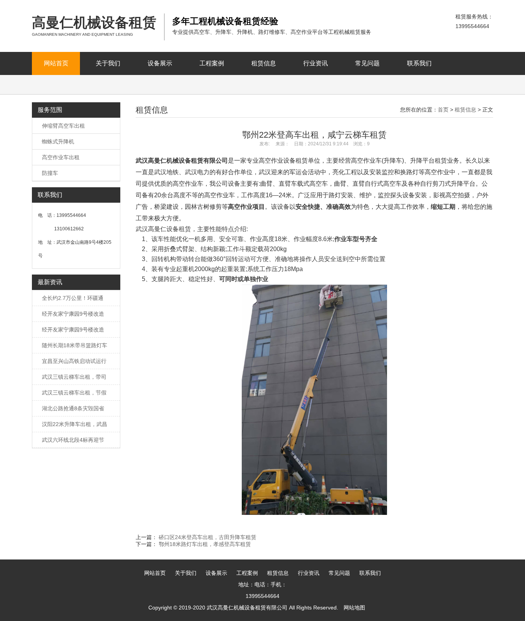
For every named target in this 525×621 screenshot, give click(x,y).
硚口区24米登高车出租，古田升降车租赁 (207, 537)
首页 (443, 110)
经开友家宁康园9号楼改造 (73, 314)
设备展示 (160, 63)
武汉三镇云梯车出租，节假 (74, 393)
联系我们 (419, 63)
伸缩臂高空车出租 (63, 126)
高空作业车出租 (61, 157)
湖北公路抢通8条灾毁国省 (73, 408)
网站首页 (56, 63)
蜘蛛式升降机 (58, 141)
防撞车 (50, 173)
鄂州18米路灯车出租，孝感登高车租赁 (205, 544)
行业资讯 (315, 63)
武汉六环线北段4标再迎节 (73, 440)
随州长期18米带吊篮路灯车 (74, 345)
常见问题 (367, 63)
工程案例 (211, 63)
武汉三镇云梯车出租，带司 (74, 377)
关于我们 (108, 63)
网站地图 (354, 607)
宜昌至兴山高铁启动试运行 (74, 361)
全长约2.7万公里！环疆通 (72, 298)
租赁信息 (263, 63)
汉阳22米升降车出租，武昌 (74, 424)
